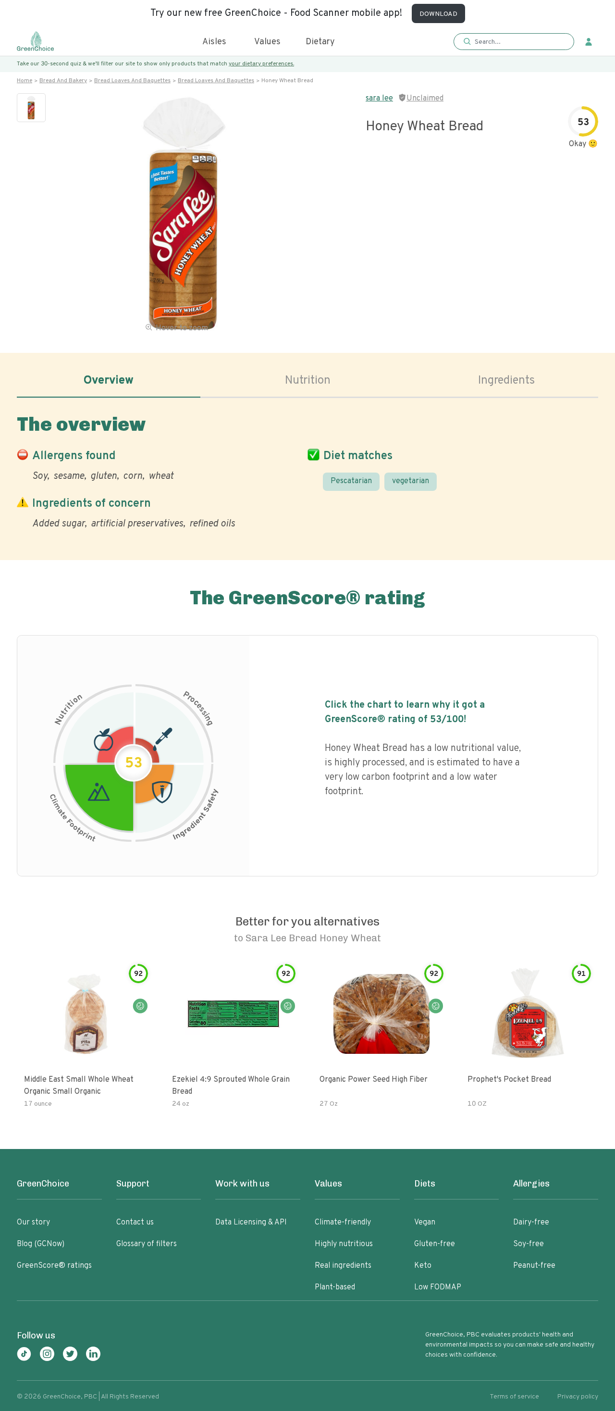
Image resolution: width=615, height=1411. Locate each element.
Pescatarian (351, 481)
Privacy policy (577, 1397)
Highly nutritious (344, 1244)
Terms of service (514, 1397)
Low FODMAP (437, 1287)
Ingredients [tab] (506, 381)
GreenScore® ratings (54, 1266)
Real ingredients (343, 1266)
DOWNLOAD (438, 14)
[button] (514, 42)
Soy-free (528, 1244)
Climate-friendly (343, 1222)
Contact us (135, 1222)
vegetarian (410, 481)
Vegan (424, 1222)
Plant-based (335, 1287)
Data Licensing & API (251, 1222)
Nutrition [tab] (308, 381)
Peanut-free (534, 1266)
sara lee (379, 98)
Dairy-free (531, 1222)
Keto (422, 1266)
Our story (33, 1222)
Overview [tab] (109, 381)
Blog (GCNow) (40, 1244)
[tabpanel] (307, 470)
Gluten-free (434, 1244)
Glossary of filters (146, 1244)
